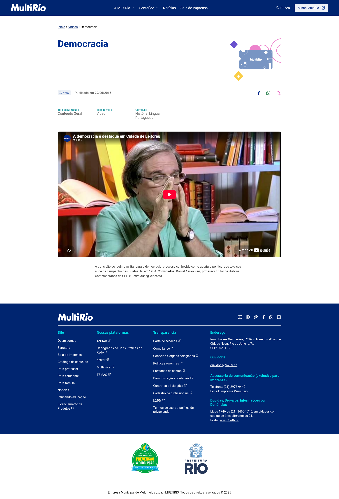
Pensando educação (72, 397)
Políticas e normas (166, 363)
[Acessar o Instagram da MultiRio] (247, 317)
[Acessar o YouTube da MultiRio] (240, 317)
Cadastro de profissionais (171, 393)
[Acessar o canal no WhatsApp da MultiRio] (271, 317)
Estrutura (64, 348)
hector (101, 360)
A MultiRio (122, 8)
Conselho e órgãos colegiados (174, 356)
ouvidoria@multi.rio (223, 365)
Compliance (161, 348)
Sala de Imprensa (194, 8)
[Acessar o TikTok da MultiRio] (255, 317)
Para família (66, 383)
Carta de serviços (165, 341)
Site (61, 332)
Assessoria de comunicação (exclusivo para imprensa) (245, 378)
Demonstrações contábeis (171, 378)
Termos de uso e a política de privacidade (173, 410)
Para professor (68, 369)
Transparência (164, 332)
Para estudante (68, 376)
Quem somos (67, 341)
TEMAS (102, 375)
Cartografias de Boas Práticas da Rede (119, 350)
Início (61, 27)
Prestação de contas (167, 371)
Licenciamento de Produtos (70, 406)
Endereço (217, 332)
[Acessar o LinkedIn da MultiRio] (279, 317)
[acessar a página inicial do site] (28, 8)
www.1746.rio (229, 420)
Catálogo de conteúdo (73, 362)
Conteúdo (146, 8)
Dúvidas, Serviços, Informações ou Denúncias (237, 402)
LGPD (157, 401)
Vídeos (73, 27)
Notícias (169, 8)
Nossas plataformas (113, 332)
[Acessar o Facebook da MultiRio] (263, 317)
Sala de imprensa (70, 355)
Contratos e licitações (168, 386)
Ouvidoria (218, 357)
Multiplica (104, 367)
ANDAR (102, 341)
